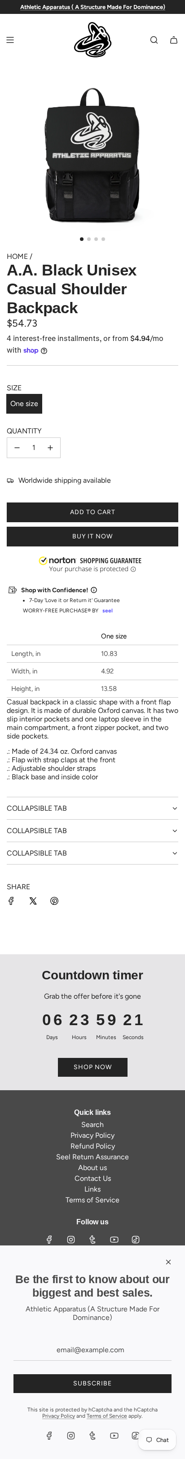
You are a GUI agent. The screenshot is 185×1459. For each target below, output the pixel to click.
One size (24, 403)
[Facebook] (49, 1239)
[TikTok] (135, 1239)
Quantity (24, 431)
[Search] (154, 40)
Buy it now (92, 536)
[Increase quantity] (50, 448)
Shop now (93, 1067)
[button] (0, 1413)
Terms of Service (107, 1416)
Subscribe (92, 1383)
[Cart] (174, 40)
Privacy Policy (58, 1416)
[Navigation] (10, 40)
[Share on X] (33, 902)
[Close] (168, 1262)
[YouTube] (114, 1239)
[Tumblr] (92, 1239)
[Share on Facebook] (11, 902)
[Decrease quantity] (17, 448)
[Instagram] (71, 1239)
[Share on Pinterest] (54, 902)
